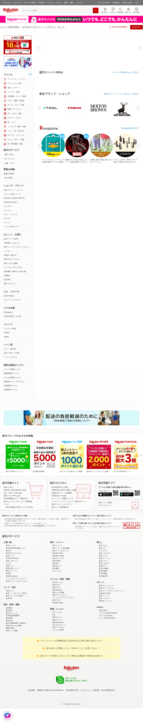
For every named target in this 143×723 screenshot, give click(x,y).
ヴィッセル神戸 (58, 630)
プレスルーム (86, 690)
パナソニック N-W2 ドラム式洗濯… (96, 230)
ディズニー (8, 206)
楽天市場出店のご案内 (60, 487)
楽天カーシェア (58, 558)
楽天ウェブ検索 (58, 593)
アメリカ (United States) (108, 613)
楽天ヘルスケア (105, 553)
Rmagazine (8, 312)
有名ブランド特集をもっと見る (123, 290)
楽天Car (102, 566)
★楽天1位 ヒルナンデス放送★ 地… (47, 230)
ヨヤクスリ (103, 551)
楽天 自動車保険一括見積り (16, 623)
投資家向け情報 (43, 690)
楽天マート (10, 566)
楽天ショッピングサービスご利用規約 (18, 501)
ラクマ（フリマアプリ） (13, 300)
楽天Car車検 (103, 568)
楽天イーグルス (58, 627)
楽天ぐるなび (104, 563)
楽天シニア (103, 556)
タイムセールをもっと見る (125, 247)
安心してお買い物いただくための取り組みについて (92, 523)
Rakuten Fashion (10, 202)
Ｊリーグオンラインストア (16, 579)
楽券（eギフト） (10, 284)
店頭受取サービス (10, 386)
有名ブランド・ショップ (13, 190)
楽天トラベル (57, 546)
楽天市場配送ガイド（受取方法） (16, 498)
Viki (53, 615)
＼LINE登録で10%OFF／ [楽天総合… (127, 230)
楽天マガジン (57, 617)
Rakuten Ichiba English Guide (15, 490)
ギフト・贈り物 (10, 349)
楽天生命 (9, 621)
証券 (66, 3)
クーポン (7, 251)
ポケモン (7, 218)
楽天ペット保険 (12, 631)
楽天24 (8, 551)
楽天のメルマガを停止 (25, 507)
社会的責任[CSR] (72, 690)
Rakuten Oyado (58, 556)
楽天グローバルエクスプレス (17, 581)
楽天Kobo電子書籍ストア (15, 548)
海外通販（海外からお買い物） (15, 271)
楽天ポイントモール (106, 588)
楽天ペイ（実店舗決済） (61, 507)
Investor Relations (56, 690)
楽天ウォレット (12, 613)
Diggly (6, 337)
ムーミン (7, 223)
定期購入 (7, 276)
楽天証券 (9, 610)
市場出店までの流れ (59, 496)
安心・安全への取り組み (13, 493)
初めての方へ (9, 487)
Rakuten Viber (57, 603)
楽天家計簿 (103, 576)
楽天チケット (57, 620)
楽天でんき (103, 546)
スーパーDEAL (30, 3)
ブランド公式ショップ (12, 194)
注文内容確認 (10, 507)
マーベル (7, 210)
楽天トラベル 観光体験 (61, 548)
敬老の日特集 (9, 174)
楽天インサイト (105, 598)
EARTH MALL (9, 296)
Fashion (41, 3)
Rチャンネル (57, 612)
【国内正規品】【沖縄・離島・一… (63, 230)
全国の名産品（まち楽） (13, 316)
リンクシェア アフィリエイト (63, 598)
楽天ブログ (56, 600)
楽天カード (10, 591)
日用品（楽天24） (11, 255)
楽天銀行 (9, 608)
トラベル (50, 3)
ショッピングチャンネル (13, 267)
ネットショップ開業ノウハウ (62, 498)
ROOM (6, 333)
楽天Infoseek (57, 590)
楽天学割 (7, 280)
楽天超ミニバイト (105, 601)
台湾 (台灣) (103, 610)
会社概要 (31, 690)
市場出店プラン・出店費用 (62, 493)
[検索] (95, 10)
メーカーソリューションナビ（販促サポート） (69, 501)
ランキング (17, 3)
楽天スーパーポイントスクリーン (111, 591)
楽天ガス (102, 548)
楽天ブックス (11, 546)
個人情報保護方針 (108, 690)
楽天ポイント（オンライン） (62, 504)
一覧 (30, 74)
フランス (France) (105, 615)
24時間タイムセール (11, 243)
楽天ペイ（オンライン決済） (17, 593)
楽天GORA (56, 561)
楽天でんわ (56, 587)
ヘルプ (137, 3)
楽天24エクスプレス (11, 259)
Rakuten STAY (57, 553)
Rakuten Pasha (105, 593)
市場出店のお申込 (58, 490)
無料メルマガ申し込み (12, 496)
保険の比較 (10, 628)
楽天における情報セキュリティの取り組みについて (92, 516)
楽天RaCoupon (12, 576)
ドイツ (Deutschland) (107, 618)
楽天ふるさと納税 (10, 263)
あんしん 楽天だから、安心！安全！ (131, 526)
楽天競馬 (55, 568)
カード (59, 3)
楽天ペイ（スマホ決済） (15, 596)
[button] (113, 10)
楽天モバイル (57, 582)
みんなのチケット (59, 625)
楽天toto (55, 563)
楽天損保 (9, 618)
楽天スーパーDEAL (11, 239)
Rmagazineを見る (129, 327)
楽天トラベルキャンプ (60, 551)
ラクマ (8, 563)
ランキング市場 (10, 329)
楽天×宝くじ (57, 566)
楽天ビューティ (105, 558)
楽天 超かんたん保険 (13, 626)
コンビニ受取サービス (12, 369)
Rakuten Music (58, 622)
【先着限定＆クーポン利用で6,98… (112, 230)
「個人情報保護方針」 (39, 526)
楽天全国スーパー (12, 568)
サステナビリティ (105, 505)
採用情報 (96, 690)
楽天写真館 (103, 571)
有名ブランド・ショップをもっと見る (120, 170)
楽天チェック (104, 596)
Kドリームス (57, 571)
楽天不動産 (103, 573)
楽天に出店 (127, 3)
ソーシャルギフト (10, 357)
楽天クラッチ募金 (105, 503)
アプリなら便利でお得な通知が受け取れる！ (115, 487)
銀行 (72, 3)
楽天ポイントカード (106, 586)
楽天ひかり (56, 585)
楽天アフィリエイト (59, 595)
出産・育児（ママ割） (12, 353)
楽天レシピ (103, 561)
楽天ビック (10, 556)
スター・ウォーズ (10, 214)
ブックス (79, 3)
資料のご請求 (71, 490)
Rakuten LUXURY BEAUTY (14, 198)
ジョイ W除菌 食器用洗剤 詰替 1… (80, 230)
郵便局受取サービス (11, 373)
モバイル (7, 3)
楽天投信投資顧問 (12, 615)
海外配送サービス (10, 390)
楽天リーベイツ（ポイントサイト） (17, 247)
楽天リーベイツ (12, 571)
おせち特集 (8, 178)
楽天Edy (9, 598)
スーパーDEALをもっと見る (125, 72)
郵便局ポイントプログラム (14, 382)
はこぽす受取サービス (12, 378)
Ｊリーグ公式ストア (11, 227)
